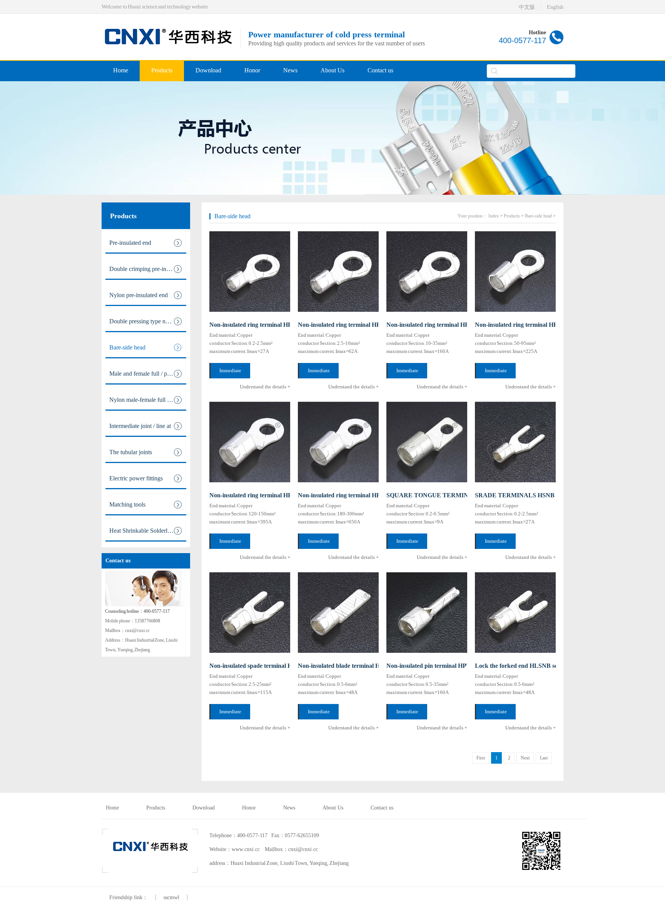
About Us (332, 70)
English (555, 7)
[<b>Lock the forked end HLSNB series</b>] (515, 612)
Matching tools (127, 504)
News (290, 70)
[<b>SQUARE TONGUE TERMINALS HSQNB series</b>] (426, 441)
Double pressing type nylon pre (147, 321)
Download (208, 70)
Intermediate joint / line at (140, 426)
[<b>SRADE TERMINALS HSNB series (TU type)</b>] (515, 441)
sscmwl (171, 897)
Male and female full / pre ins (144, 373)
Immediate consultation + (231, 373)
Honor (252, 70)
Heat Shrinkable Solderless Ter (146, 530)
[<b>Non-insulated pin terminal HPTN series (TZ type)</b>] (426, 612)
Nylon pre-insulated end (138, 295)
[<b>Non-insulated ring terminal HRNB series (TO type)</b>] (426, 271)
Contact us (380, 70)
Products (161, 70)
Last (544, 758)
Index (493, 216)
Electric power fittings (136, 478)
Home (120, 70)
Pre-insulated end (130, 242)
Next (525, 758)
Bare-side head (127, 347)
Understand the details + (265, 387)
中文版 (527, 7)
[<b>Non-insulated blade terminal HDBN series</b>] (338, 612)
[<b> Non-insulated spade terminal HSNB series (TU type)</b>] (249, 612)
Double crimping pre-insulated (146, 269)
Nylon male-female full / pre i (145, 399)
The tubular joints (130, 452)
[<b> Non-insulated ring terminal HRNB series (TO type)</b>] (249, 271)
